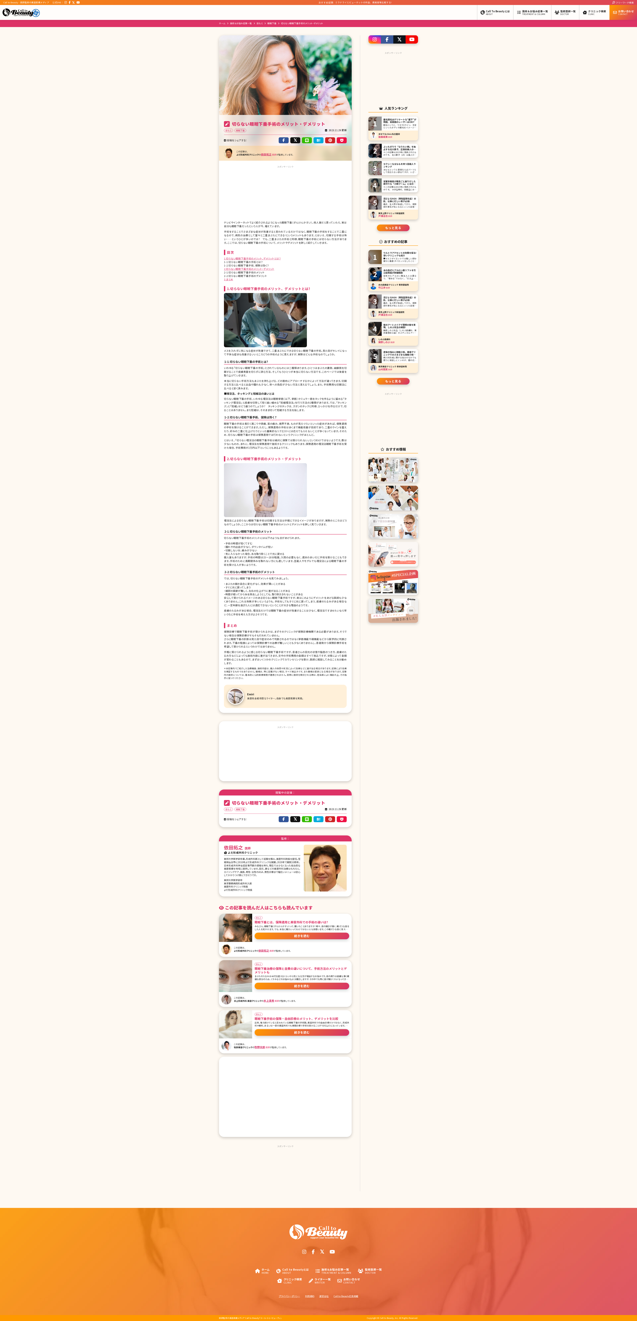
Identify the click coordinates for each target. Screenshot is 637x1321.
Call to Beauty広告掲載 (346, 1296)
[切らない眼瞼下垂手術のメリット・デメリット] (318, 140)
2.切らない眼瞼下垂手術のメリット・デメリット (249, 269)
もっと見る (393, 228)
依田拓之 (266, 154)
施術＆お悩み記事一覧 (241, 23)
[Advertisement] (285, 192)
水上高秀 (269, 1001)
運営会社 (324, 1296)
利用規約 (309, 1296)
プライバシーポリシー (289, 1296)
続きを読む (302, 936)
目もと (260, 23)
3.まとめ (228, 279)
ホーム (222, 23)
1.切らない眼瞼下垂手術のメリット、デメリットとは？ (252, 258)
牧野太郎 (259, 1047)
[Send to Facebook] (284, 140)
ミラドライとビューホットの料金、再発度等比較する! (330, 2)
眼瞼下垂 (271, 23)
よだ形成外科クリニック (243, 853)
